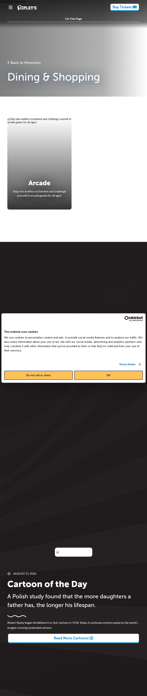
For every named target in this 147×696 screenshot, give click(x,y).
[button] (73, 163)
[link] (124, 7)
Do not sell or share (38, 375)
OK (108, 375)
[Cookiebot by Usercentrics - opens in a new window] (127, 318)
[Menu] (10, 7)
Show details (127, 364)
